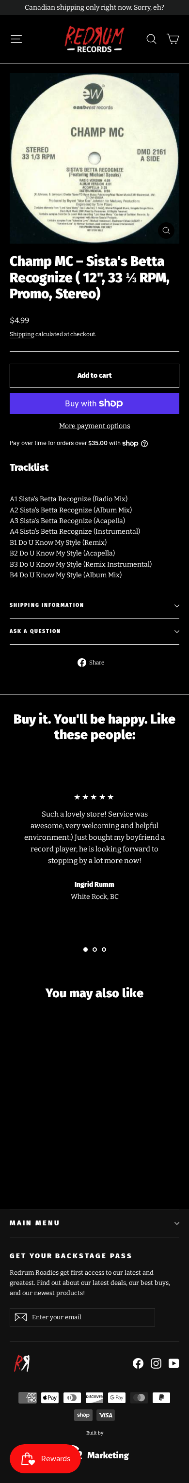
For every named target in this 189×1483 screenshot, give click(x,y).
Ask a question (35, 631)
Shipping (22, 334)
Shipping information (47, 605)
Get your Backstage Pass (71, 1255)
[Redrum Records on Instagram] (156, 1363)
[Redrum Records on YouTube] (174, 1363)
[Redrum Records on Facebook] (138, 1363)
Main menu (35, 1223)
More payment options (94, 426)
